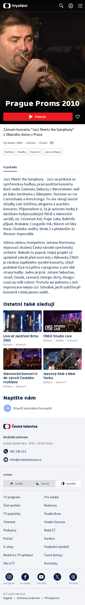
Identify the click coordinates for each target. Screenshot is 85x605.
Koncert (35, 152)
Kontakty (51, 563)
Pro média (51, 497)
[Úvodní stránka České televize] (20, 426)
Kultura (9, 152)
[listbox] (42, 483)
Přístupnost (52, 598)
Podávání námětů (56, 547)
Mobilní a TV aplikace (18, 555)
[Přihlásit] (71, 6)
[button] (22, 321)
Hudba (22, 152)
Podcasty (9, 530)
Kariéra (49, 538)
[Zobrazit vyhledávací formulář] (61, 6)
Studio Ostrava (54, 522)
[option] (17, 483)
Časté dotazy (53, 555)
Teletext (9, 522)
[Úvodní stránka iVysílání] (15, 5)
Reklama (50, 505)
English (7, 598)
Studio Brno (52, 513)
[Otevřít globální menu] (80, 6)
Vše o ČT (9, 563)
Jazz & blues (53, 152)
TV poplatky (11, 513)
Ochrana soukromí (28, 598)
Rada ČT (50, 530)
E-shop (8, 547)
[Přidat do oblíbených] (77, 117)
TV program (11, 497)
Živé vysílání (11, 505)
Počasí (8, 538)
